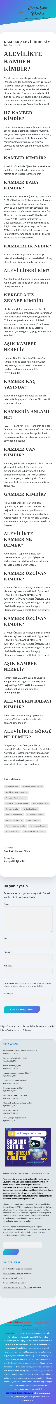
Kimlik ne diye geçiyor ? (12, 1065)
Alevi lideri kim (12, 787)
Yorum (6, 904)
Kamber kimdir (33, 820)
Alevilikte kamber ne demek (17, 803)
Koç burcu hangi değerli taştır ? (15, 1058)
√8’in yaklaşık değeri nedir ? (14, 1118)
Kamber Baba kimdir (14, 815)
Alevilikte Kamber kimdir (16, 798)
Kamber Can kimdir (35, 815)
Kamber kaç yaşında (14, 820)
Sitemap (27, 1030)
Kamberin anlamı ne (38, 826)
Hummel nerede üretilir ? (13, 1088)
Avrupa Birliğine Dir (15, 861)
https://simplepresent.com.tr (38, 1026)
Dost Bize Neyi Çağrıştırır (13, 1269)
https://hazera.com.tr (11, 1026)
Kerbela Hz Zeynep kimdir (34, 831)
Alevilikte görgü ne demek (16, 792)
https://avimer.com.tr (11, 1030)
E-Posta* (7, 952)
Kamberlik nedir (12, 831)
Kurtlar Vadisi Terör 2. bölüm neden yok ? (20, 1051)
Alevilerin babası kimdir (32, 787)
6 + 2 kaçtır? (9, 993)
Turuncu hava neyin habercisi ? (15, 1080)
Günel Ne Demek (10, 1278)
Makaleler (16, 779)
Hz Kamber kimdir (30, 809)
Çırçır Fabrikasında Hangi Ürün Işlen (17, 1287)
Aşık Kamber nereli (40, 803)
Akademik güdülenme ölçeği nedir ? (17, 1103)
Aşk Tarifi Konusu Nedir (17, 851)
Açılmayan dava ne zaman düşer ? (16, 1073)
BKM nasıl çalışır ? (10, 1110)
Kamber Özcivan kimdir (15, 826)
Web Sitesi (8, 966)
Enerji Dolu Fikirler (37, 11)
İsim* (6, 938)
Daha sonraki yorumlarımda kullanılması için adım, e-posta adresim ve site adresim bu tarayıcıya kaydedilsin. (27, 984)
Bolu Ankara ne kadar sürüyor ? (16, 1095)
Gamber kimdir (12, 809)
